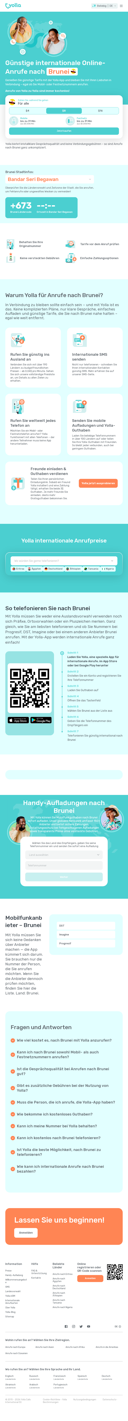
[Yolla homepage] (13, 6)
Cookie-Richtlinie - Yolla (55, 1399)
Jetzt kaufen (64, 131)
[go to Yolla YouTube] (88, 1326)
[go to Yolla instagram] (73, 1326)
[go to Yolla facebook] (66, 1326)
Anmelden (26, 1232)
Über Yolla (10, 1307)
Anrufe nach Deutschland (59, 1287)
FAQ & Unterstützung (39, 1272)
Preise (8, 1270)
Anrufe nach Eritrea (62, 1274)
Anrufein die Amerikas (107, 1347)
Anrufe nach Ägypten (59, 1280)
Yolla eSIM (10, 1296)
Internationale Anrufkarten (12, 1301)
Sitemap (9, 1316)
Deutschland (55, 569)
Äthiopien (75, 569)
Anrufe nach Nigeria (62, 1307)
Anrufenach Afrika (75, 1347)
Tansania (93, 569)
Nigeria (110, 569)
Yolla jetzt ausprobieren (98, 483)
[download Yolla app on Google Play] (41, 720)
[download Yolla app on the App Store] (18, 720)
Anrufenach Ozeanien (16, 1353)
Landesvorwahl (12, 1291)
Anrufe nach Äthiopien (59, 1294)
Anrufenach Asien (44, 1347)
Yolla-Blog (10, 1312)
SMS (7, 1287)
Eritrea (20, 569)
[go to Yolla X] (81, 1326)
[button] (104, 6)
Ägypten (36, 569)
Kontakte (36, 1278)
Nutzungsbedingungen (84, 1399)
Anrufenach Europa (15, 1347)
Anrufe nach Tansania (59, 1301)
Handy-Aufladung (14, 1275)
